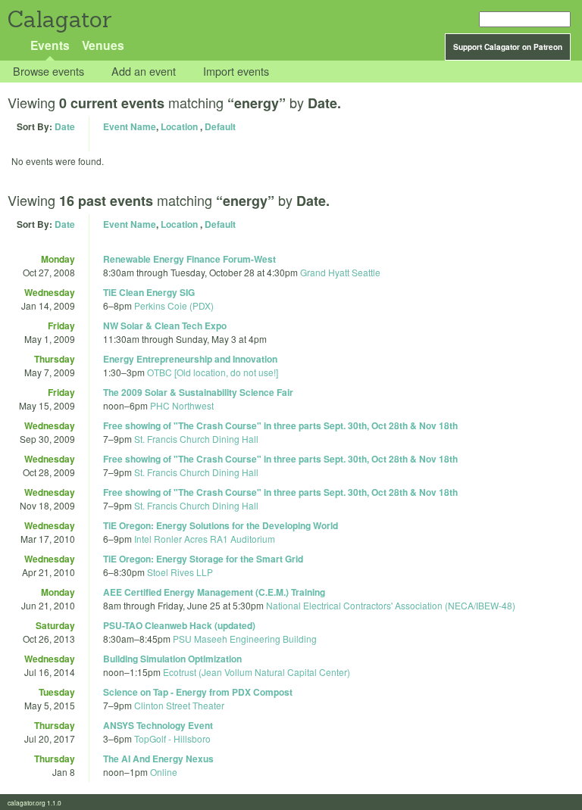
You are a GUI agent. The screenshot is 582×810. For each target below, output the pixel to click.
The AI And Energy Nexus (158, 758)
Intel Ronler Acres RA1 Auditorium (204, 538)
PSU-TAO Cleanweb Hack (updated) (179, 625)
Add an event (143, 71)
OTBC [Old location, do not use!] (212, 372)
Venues (103, 45)
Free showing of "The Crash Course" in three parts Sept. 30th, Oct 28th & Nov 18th (280, 425)
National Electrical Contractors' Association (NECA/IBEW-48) (390, 605)
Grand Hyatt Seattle (340, 272)
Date (65, 126)
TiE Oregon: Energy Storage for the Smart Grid (203, 558)
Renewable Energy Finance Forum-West (189, 259)
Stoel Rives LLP (180, 571)
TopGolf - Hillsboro (172, 738)
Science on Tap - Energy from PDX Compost (198, 692)
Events (50, 45)
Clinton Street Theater (179, 705)
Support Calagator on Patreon (507, 47)
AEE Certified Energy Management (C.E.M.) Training (214, 592)
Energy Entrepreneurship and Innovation (190, 359)
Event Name (129, 126)
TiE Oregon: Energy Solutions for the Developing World (220, 525)
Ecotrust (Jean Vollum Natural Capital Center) (256, 671)
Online (163, 771)
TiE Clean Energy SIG (149, 292)
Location (179, 126)
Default (220, 126)
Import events (236, 71)
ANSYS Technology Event (158, 725)
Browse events (48, 71)
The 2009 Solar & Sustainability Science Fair (198, 392)
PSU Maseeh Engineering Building (245, 638)
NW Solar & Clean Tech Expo (165, 325)
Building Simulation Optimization (172, 658)
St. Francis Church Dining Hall (196, 438)
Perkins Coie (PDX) (174, 305)
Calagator (59, 19)
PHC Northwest (182, 405)
